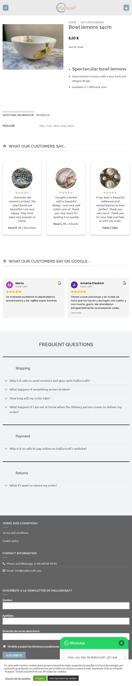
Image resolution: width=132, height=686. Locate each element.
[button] (6, 7)
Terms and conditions (16, 532)
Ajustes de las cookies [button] (18, 678)
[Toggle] (6, 381)
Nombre (7, 600)
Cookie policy (11, 540)
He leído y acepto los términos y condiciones (33, 646)
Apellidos (8, 615)
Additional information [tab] (18, 115)
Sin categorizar (92, 22)
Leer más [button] (76, 312)
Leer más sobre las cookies (63, 678)
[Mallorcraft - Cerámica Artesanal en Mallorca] (66, 7)
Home (72, 22)
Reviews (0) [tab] (43, 115)
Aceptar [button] (40, 678)
